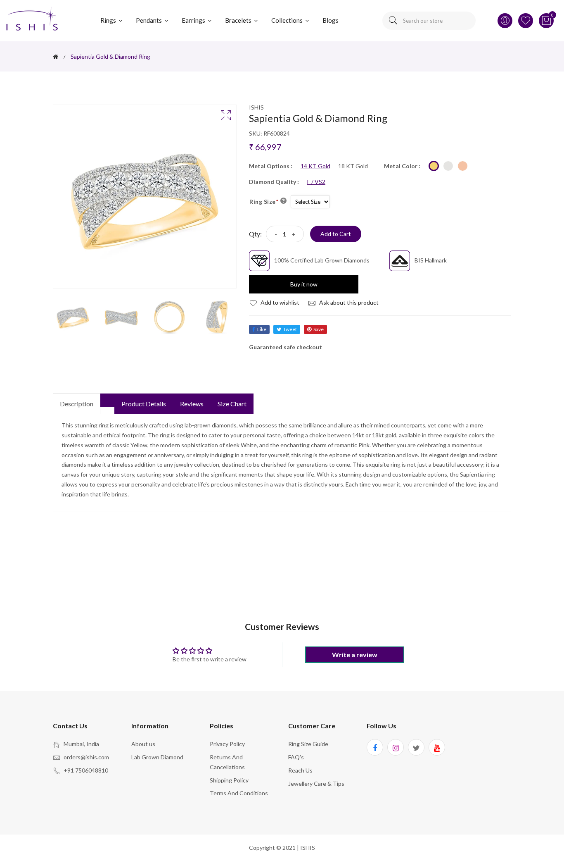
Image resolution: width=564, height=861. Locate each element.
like (261, 329)
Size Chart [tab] (232, 404)
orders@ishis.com (86, 757)
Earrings (194, 20)
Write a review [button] (354, 654)
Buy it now (304, 284)
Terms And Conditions (239, 793)
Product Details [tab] (143, 404)
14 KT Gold (315, 166)
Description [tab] (76, 404)
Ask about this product (348, 302)
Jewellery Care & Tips (316, 783)
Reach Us (300, 770)
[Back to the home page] (55, 57)
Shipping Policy (229, 780)
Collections (287, 20)
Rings (108, 20)
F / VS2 (316, 182)
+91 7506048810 (86, 770)
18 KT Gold (353, 166)
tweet (290, 329)
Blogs (330, 20)
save (318, 329)
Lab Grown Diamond (157, 757)
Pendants (149, 20)
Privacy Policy (227, 743)
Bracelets (239, 20)
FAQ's (296, 757)
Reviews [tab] (192, 404)
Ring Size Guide (308, 743)
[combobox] (429, 21)
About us (143, 743)
